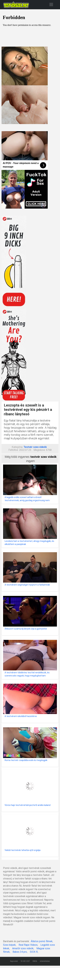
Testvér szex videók (35, 447)
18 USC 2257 (25, 961)
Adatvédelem (45, 961)
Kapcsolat (14, 961)
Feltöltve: (13, 449)
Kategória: (17, 447)
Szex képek (9, 944)
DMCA (35, 961)
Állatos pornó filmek (41, 941)
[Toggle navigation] (51, 4)
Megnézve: (39, 449)
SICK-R (34, 951)
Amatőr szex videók (23, 948)
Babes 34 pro (20, 951)
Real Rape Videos (28, 944)
